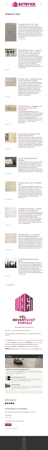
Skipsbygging (23, 348)
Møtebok (6, 344)
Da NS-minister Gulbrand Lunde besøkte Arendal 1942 (29, 135)
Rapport (17, 346)
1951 (26, 340)
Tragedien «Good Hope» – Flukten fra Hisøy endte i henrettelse (30, 209)
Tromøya (40, 348)
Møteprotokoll (11, 344)
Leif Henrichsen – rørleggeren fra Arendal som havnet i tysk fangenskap (30, 108)
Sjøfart (7, 349)
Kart (38, 342)
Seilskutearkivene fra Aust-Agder (30, 346)
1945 (24, 340)
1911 (17, 340)
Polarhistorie (35, 344)
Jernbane (35, 342)
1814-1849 (24, 439)
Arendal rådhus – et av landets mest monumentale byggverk (29, 235)
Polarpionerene (8, 346)
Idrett (32, 342)
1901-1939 (24, 442)
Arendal (32, 340)
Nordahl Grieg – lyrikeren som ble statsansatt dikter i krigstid (30, 80)
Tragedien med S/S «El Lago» (28, 24)
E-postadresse (8, 415)
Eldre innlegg (10, 284)
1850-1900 (24, 441)
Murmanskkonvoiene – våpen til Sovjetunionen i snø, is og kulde (29, 51)
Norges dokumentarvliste (20, 344)
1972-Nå (24, 448)
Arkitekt (35, 340)
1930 (18, 340)
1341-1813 (24, 437)
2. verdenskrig (9, 340)
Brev (14, 342)
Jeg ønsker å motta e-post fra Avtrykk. (15, 421)
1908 (14, 340)
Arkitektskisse (40, 340)
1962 (29, 340)
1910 (15, 340)
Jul (37, 342)
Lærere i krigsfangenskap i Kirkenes (27, 159)
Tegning (36, 349)
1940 (20, 340)
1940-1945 (24, 444)
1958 (27, 340)
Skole (27, 348)
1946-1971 (24, 446)
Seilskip (20, 346)
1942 (22, 340)
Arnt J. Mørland (8, 342)
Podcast (29, 344)
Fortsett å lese (21, 37)
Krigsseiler (41, 342)
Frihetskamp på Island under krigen (28, 260)
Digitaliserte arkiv (20, 342)
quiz (14, 346)
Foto (29, 342)
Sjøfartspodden (14, 348)
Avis (12, 342)
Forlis (25, 342)
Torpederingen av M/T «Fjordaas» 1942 (30, 184)
